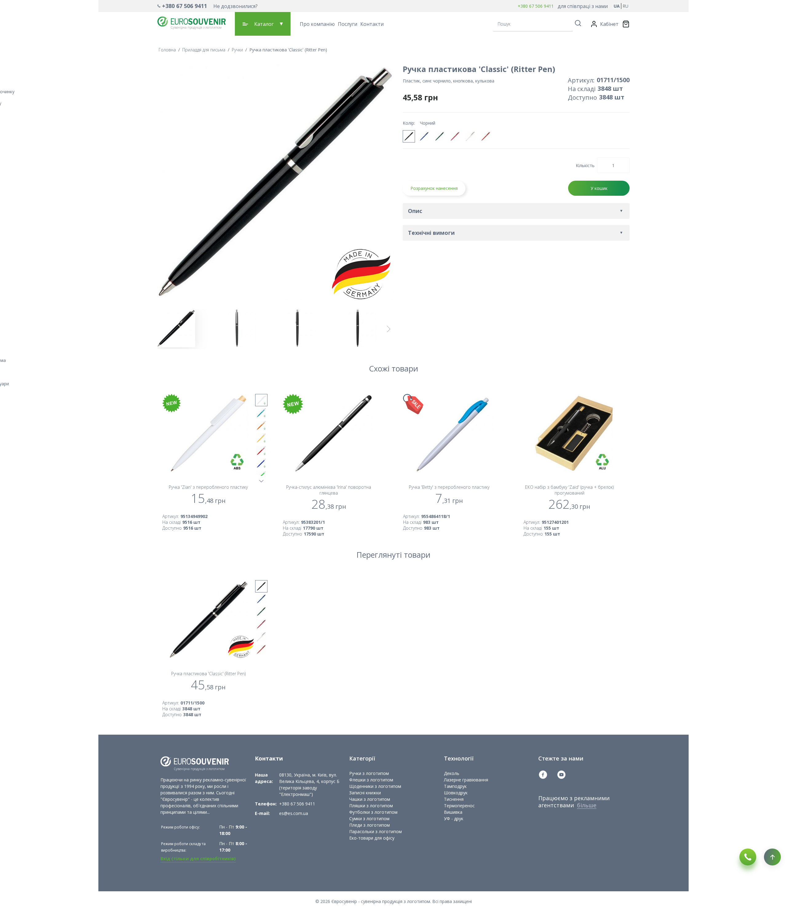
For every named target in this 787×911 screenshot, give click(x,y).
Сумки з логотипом (369, 818)
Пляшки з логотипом (371, 806)
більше (586, 805)
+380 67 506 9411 (184, 6)
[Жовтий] (261, 438)
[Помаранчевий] (486, 136)
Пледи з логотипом (369, 825)
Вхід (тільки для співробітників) (198, 858)
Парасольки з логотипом (375, 831)
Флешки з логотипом (371, 780)
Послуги (347, 24)
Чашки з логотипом (369, 799)
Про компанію (317, 24)
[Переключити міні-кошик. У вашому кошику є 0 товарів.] (626, 24)
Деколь (451, 773)
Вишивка (453, 812)
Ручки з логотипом (369, 773)
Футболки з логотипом (373, 812)
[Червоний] (455, 136)
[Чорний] (409, 136)
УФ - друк (453, 818)
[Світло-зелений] (261, 476)
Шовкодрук (456, 793)
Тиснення (454, 799)
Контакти (372, 24)
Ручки (237, 50)
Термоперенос (459, 806)
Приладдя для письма (203, 50)
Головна (167, 50)
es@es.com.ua (293, 813)
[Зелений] (439, 136)
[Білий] (470, 136)
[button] (207, 6)
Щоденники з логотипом (375, 786)
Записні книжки (365, 793)
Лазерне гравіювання (466, 780)
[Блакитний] (261, 413)
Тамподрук (455, 786)
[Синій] (424, 136)
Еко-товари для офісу (371, 838)
